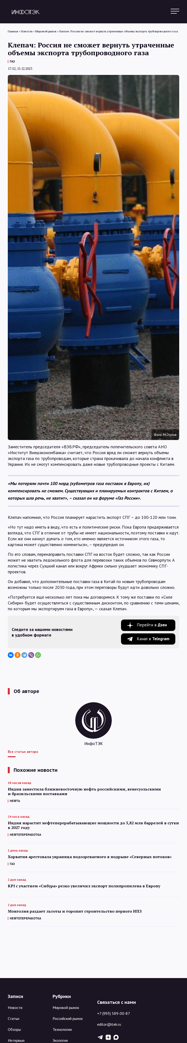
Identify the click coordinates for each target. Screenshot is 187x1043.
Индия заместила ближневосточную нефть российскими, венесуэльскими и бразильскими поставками (84, 791)
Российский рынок (68, 1018)
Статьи (13, 1018)
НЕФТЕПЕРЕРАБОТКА (25, 834)
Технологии (62, 1029)
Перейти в (152, 625)
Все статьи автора (23, 751)
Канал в (153, 638)
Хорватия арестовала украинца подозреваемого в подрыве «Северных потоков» (90, 856)
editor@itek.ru (109, 1024)
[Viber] (31, 655)
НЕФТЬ (15, 801)
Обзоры (14, 1029)
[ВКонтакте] (11, 655)
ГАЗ (12, 61)
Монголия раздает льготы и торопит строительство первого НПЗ (75, 911)
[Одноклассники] (17, 655)
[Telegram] (24, 655)
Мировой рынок (66, 1007)
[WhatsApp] (38, 655)
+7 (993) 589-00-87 (113, 1013)
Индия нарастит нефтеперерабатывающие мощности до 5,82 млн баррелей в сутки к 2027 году (93, 825)
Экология (60, 1040)
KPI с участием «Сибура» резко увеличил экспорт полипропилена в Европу (84, 886)
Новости (15, 1007)
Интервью (16, 1040)
